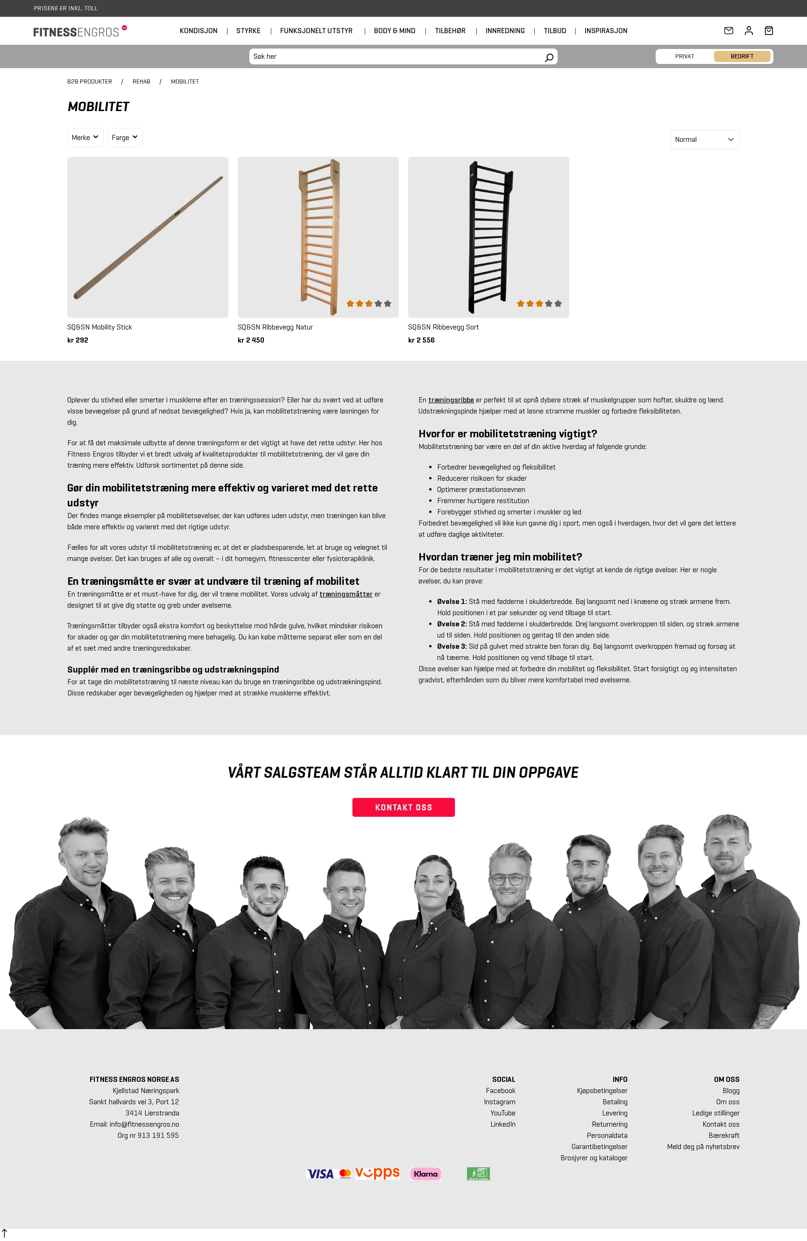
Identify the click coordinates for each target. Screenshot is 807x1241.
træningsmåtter (346, 593)
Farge (121, 137)
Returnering (610, 1124)
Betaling (615, 1101)
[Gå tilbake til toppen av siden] (4, 1235)
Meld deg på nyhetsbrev (703, 1146)
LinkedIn (503, 1124)
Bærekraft (724, 1135)
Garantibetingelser (600, 1146)
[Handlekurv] (766, 31)
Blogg (731, 1090)
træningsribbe (451, 399)
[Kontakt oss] (729, 31)
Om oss (728, 1101)
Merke (81, 137)
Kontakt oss (721, 1124)
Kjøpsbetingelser (602, 1090)
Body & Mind (395, 30)
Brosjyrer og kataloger (594, 1157)
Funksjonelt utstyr (316, 30)
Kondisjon (199, 30)
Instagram (500, 1101)
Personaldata (607, 1135)
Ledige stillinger (716, 1112)
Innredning (505, 30)
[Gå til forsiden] (80, 31)
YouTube (503, 1112)
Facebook (501, 1090)
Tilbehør (450, 30)
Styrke (248, 30)
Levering (615, 1112)
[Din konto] (749, 31)
